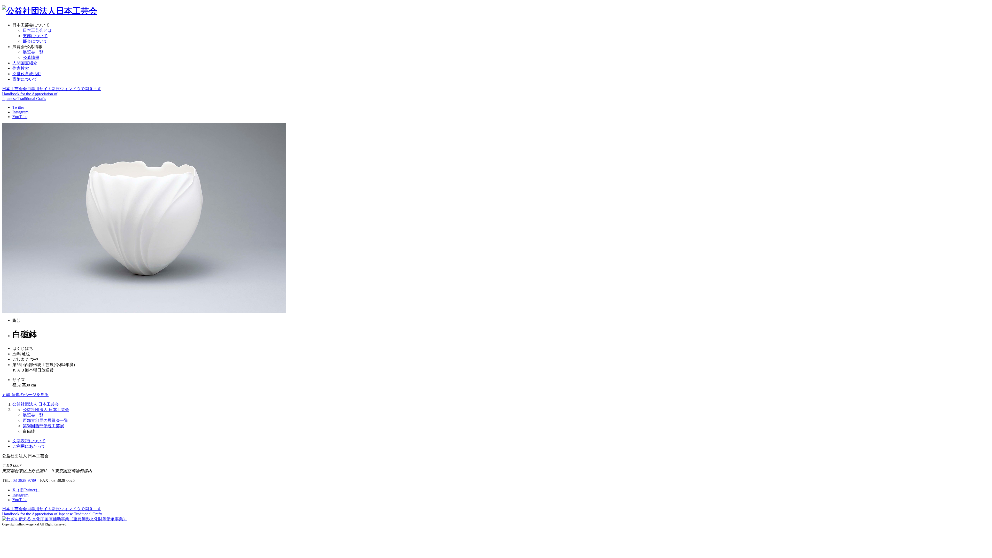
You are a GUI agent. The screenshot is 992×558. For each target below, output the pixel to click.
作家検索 (20, 68)
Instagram (20, 112)
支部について (35, 36)
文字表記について (28, 441)
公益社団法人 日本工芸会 (35, 404)
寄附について (24, 79)
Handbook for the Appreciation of (52, 514)
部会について (35, 41)
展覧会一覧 (33, 52)
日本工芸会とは (37, 30)
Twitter (18, 107)
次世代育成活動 (26, 74)
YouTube (19, 116)
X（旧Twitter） (26, 490)
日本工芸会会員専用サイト (51, 89)
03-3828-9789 (24, 480)
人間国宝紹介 (24, 63)
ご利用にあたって (28, 446)
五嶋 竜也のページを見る (25, 394)
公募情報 (31, 57)
